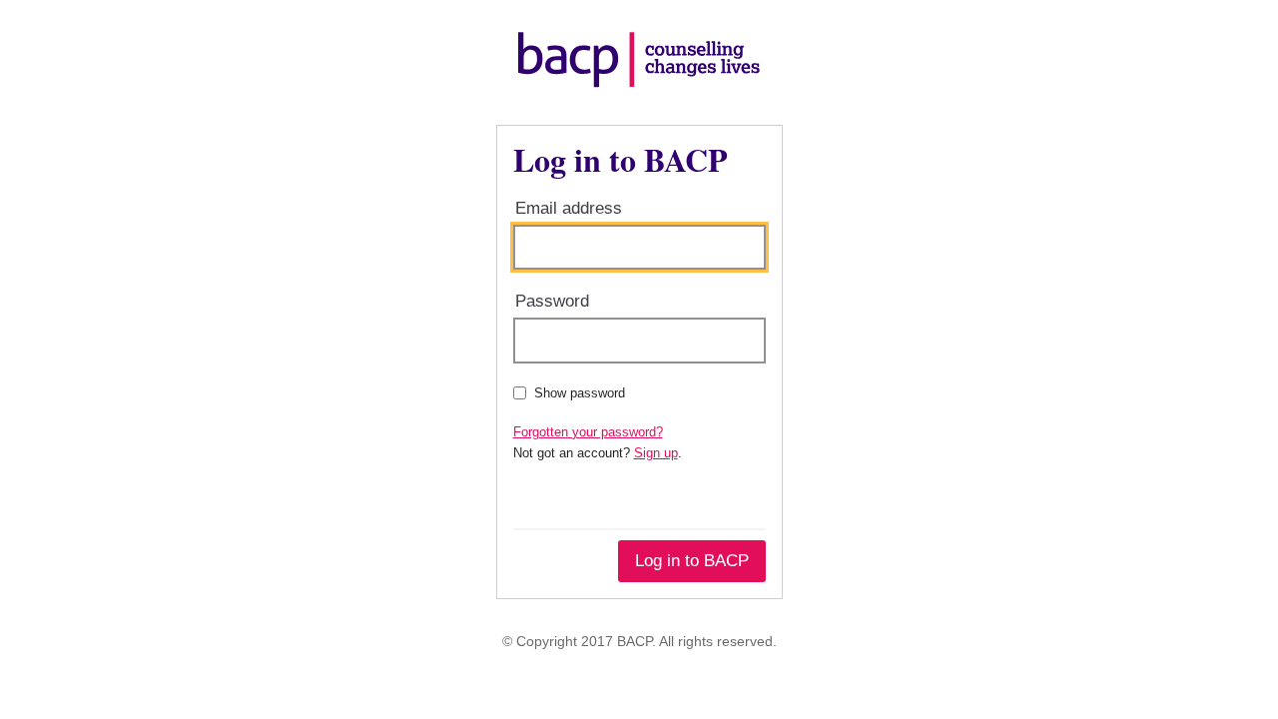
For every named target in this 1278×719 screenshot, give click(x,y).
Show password (579, 392)
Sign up (656, 452)
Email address (568, 208)
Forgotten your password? (588, 431)
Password (552, 301)
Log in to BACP (692, 560)
